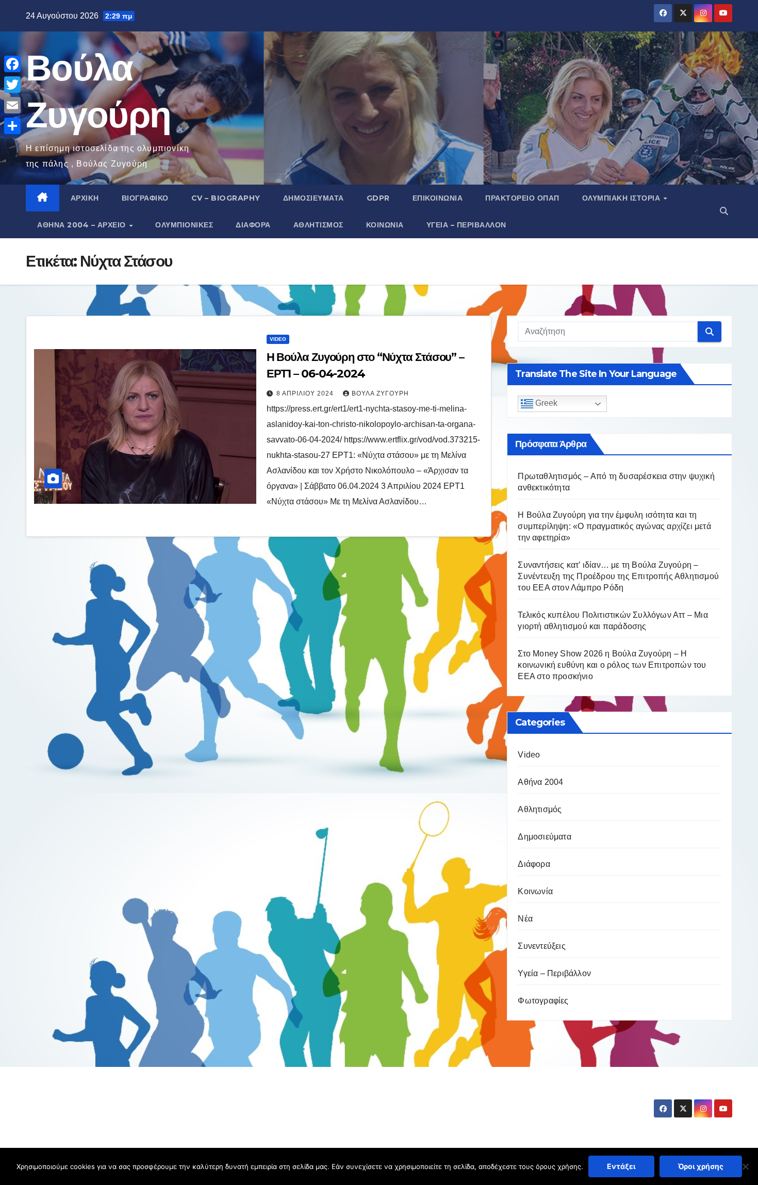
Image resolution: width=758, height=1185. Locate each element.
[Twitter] (12, 84)
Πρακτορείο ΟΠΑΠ (522, 198)
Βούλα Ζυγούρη (380, 393)
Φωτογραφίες (543, 1000)
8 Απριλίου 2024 (306, 393)
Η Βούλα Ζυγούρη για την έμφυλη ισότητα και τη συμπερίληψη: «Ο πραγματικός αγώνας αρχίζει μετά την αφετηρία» (614, 526)
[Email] (12, 105)
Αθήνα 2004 (540, 782)
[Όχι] (745, 1166)
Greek (545, 403)
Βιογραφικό (145, 198)
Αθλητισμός (318, 224)
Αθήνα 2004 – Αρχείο (82, 224)
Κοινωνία (385, 224)
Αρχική (85, 198)
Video (278, 339)
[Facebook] (12, 64)
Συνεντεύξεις (541, 946)
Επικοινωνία (438, 198)
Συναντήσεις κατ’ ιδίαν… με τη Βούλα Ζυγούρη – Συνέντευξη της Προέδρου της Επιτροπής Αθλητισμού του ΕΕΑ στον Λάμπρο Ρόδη (618, 576)
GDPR (378, 198)
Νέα (525, 918)
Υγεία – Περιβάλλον (466, 224)
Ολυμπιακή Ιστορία (622, 198)
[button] (724, 211)
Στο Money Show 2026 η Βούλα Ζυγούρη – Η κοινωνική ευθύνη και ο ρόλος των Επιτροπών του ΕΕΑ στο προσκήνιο (612, 665)
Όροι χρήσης (700, 1166)
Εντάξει (621, 1166)
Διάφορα (253, 224)
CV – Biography (225, 198)
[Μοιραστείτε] (12, 126)
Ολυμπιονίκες (184, 224)
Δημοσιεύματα (313, 198)
